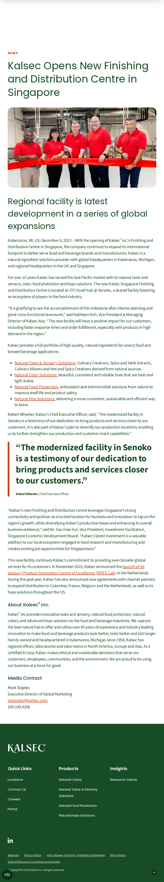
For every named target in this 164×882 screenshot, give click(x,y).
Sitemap (13, 855)
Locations (15, 779)
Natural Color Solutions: (36, 375)
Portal (12, 809)
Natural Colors (70, 779)
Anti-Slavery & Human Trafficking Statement (76, 855)
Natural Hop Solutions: (35, 399)
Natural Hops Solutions (77, 815)
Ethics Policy (118, 855)
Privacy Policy (33, 855)
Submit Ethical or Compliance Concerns (34, 862)
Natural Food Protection (78, 805)
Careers (14, 799)
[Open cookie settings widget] (7, 875)
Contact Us (17, 789)
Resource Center (123, 779)
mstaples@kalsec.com (28, 701)
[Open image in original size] (27, 748)
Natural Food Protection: (37, 387)
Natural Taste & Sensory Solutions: (45, 363)
